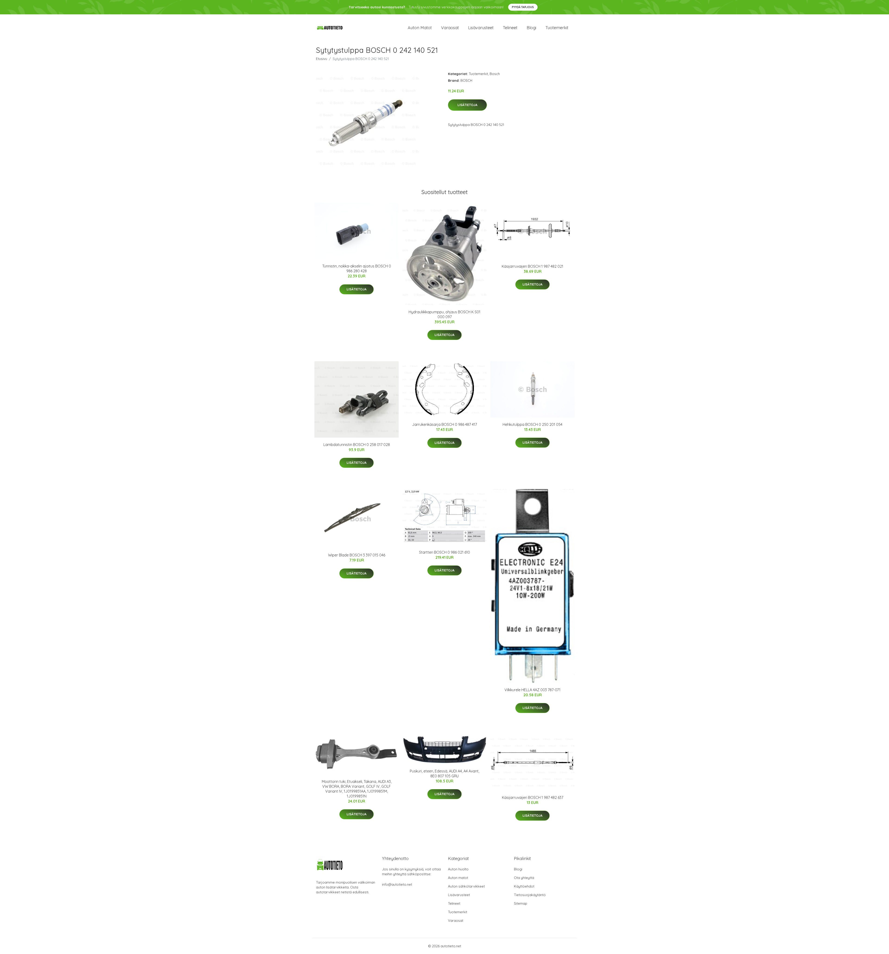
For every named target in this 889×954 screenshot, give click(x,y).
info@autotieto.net (397, 884)
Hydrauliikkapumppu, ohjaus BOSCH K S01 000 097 (444, 314)
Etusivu (321, 58)
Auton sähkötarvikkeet (466, 886)
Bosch (495, 74)
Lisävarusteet (481, 27)
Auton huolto (458, 869)
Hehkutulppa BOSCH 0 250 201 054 (532, 424)
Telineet (510, 27)
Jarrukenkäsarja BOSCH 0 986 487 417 (444, 424)
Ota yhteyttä (524, 878)
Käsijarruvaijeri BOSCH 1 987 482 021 (532, 266)
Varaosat (450, 27)
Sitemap (520, 903)
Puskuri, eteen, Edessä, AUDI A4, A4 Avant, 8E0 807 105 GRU (444, 773)
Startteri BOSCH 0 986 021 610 (444, 552)
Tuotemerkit (556, 27)
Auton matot (420, 27)
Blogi (531, 27)
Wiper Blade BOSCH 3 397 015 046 (356, 555)
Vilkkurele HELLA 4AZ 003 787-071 (532, 689)
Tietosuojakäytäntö (530, 895)
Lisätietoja (467, 105)
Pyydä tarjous (523, 7)
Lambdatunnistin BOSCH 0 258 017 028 (356, 444)
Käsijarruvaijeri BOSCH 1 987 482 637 (532, 797)
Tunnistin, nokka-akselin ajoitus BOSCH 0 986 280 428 (356, 268)
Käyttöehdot (524, 886)
